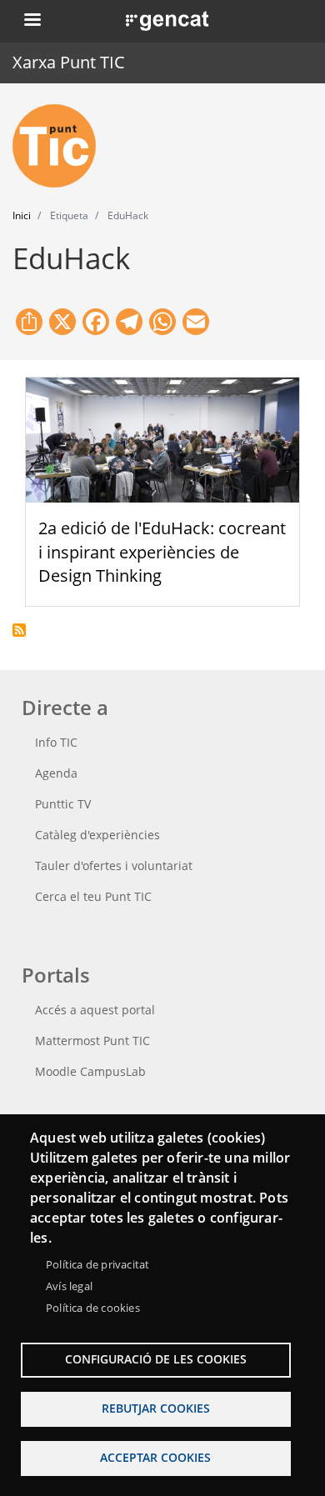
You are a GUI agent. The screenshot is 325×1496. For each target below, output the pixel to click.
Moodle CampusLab (90, 1071)
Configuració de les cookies (156, 1359)
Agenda (56, 773)
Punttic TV (63, 804)
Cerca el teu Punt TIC (93, 896)
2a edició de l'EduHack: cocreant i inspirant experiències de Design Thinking (162, 552)
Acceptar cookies (155, 1457)
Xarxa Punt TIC (68, 62)
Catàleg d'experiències (97, 835)
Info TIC (56, 742)
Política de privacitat (97, 1264)
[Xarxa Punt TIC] (60, 146)
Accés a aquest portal (95, 1010)
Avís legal (69, 1285)
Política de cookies (93, 1307)
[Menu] (31, 21)
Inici (21, 215)
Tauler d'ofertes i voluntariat (113, 865)
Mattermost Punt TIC (92, 1040)
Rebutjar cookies (156, 1408)
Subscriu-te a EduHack (19, 630)
